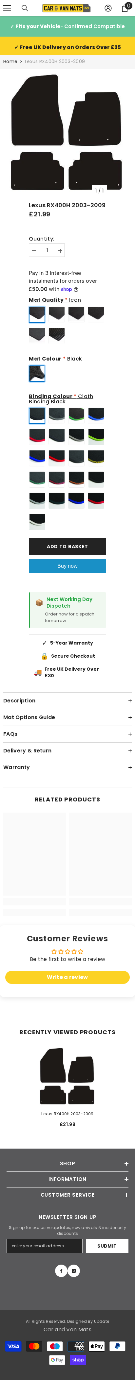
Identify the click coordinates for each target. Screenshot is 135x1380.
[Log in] (108, 8)
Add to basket (67, 546)
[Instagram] (74, 1271)
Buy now (67, 566)
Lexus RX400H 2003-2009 (67, 1114)
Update (101, 1321)
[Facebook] (61, 1271)
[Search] (25, 8)
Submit (107, 1246)
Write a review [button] (67, 977)
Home (10, 61)
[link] (34, 901)
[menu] (7, 8)
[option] (67, 133)
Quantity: (41, 239)
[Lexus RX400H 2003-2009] (67, 1076)
